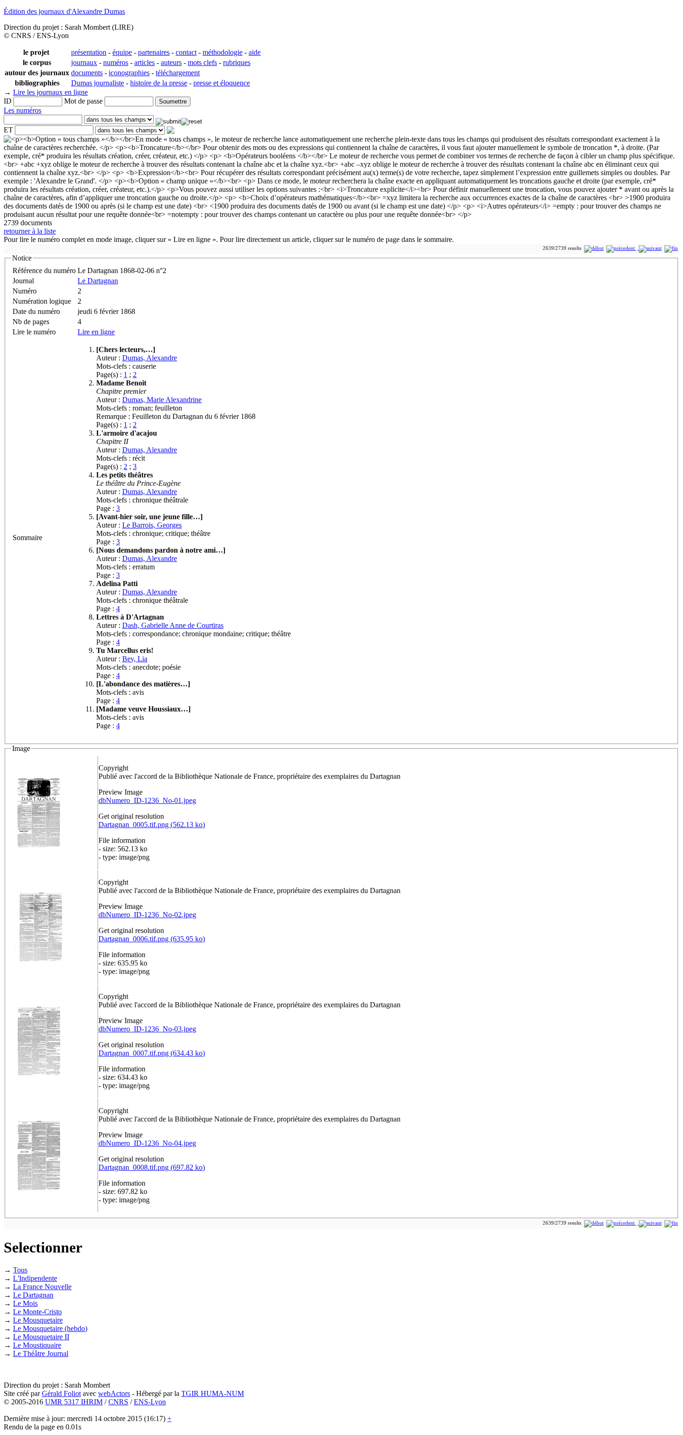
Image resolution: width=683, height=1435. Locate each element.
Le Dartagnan (98, 281)
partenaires (154, 52)
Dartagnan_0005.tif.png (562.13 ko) (152, 824)
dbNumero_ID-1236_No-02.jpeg (147, 915)
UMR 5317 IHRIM (74, 1402)
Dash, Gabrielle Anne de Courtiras (172, 625)
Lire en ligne (96, 332)
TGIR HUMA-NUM (212, 1393)
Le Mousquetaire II (41, 1337)
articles (144, 62)
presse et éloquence (221, 83)
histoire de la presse (158, 83)
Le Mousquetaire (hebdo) (50, 1328)
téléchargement (178, 73)
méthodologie (223, 52)
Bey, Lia (134, 659)
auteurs (171, 62)
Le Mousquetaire (38, 1320)
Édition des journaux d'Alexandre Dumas (64, 11)
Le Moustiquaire (37, 1345)
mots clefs (202, 62)
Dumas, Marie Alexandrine (162, 400)
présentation (88, 52)
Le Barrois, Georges (152, 525)
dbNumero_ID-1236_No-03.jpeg (147, 1029)
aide (255, 52)
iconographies (129, 73)
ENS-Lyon (150, 1402)
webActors (114, 1393)
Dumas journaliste (97, 83)
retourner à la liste (30, 231)
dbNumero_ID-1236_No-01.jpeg (147, 800)
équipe (122, 52)
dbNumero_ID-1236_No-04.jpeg (147, 1143)
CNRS (118, 1402)
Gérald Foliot (61, 1393)
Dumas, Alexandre (149, 358)
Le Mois (25, 1303)
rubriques (236, 62)
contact (186, 52)
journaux (84, 62)
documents (87, 73)
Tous (20, 1270)
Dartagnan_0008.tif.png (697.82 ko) (152, 1167)
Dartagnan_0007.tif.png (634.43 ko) (152, 1053)
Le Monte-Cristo (37, 1312)
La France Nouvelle (42, 1287)
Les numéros (22, 110)
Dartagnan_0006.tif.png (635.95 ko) (152, 939)
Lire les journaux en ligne (50, 92)
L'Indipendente (35, 1278)
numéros (115, 62)
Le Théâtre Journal (40, 1353)
